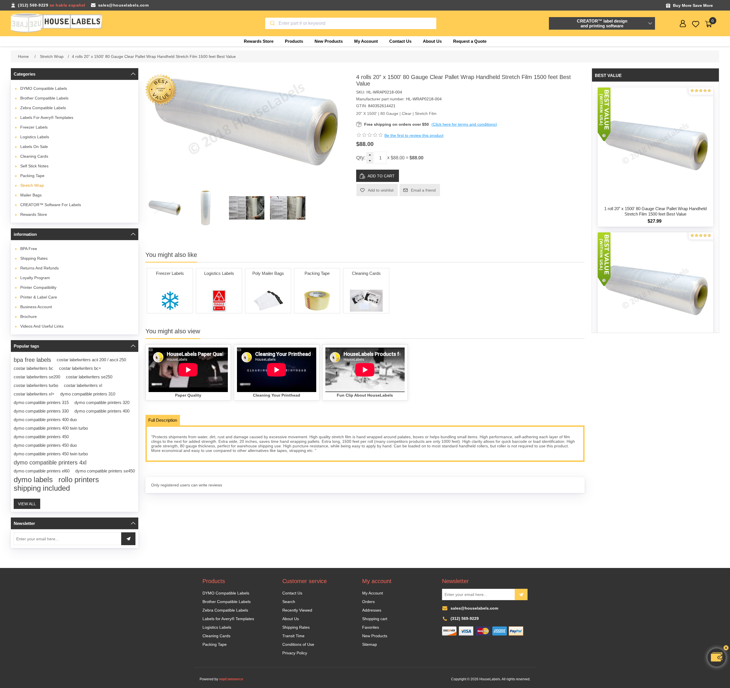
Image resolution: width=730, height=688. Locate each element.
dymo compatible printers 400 (101, 411)
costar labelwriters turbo (36, 385)
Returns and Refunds (39, 268)
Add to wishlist (381, 190)
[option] (164, 208)
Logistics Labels (34, 137)
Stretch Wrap (32, 185)
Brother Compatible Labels (44, 98)
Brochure (28, 316)
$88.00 (398, 157)
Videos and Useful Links (42, 326)
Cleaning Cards (34, 156)
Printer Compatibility (38, 287)
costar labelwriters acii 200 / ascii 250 (91, 359)
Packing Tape (32, 175)
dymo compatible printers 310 (87, 393)
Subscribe (521, 594)
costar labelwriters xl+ (34, 393)
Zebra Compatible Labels (43, 107)
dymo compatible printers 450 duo (45, 445)
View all (27, 504)
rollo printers (78, 480)
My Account (372, 593)
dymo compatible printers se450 (105, 470)
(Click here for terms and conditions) (464, 124)
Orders (368, 601)
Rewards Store (33, 214)
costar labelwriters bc (33, 368)
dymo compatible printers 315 (41, 402)
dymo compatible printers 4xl (50, 462)
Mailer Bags (31, 195)
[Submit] (272, 23)
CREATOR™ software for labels (50, 204)
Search (288, 601)
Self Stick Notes (34, 166)
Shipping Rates (34, 258)
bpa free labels (32, 360)
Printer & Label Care (38, 297)
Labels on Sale (34, 146)
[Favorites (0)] (695, 24)
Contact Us (292, 593)
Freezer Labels (34, 127)
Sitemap (369, 644)
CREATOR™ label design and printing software (602, 23)
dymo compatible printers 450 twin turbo (51, 453)
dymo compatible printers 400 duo (45, 419)
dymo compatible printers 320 (101, 402)
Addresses (371, 610)
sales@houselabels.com (123, 5)
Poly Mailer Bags (268, 273)
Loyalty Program (35, 277)
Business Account (36, 307)
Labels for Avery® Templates (46, 117)
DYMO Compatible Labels (43, 88)
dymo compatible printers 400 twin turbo (51, 428)
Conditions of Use (298, 644)
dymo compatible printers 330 (41, 411)
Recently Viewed (297, 610)
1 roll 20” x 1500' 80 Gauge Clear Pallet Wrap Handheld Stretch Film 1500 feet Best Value (655, 211)
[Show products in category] (170, 301)
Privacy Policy (294, 653)
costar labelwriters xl (83, 385)
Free (28, 248)
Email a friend (423, 190)
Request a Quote (469, 41)
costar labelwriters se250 (89, 376)
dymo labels (33, 480)
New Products (374, 636)
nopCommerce (231, 679)
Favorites (370, 627)
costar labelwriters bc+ (80, 368)
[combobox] (350, 23)
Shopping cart (374, 618)
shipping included (42, 488)
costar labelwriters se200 (37, 376)
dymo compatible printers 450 (41, 436)
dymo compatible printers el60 (42, 470)
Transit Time (293, 636)
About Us (290, 618)
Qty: (361, 158)
